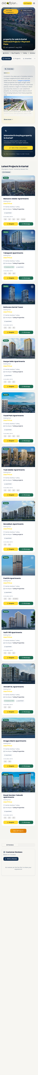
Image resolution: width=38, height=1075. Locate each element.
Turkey (25, 53)
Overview (7, 58)
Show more (7, 119)
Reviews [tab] (11, 845)
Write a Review (12, 859)
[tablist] (18, 845)
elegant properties (24, 80)
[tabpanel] (18, 862)
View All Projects (18, 831)
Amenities (28, 58)
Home (7, 53)
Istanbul (32, 53)
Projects (17, 58)
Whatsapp (26, 224)
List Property (27, 3)
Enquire (11, 224)
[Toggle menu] (34, 3)
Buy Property (16, 53)
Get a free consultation (19, 148)
